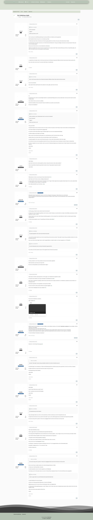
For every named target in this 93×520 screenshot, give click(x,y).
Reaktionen (17, 34)
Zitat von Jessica (34, 27)
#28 (77, 192)
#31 (77, 258)
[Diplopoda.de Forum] (15, 2)
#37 (77, 384)
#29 (77, 208)
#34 (77, 323)
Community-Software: (46, 517)
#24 (77, 93)
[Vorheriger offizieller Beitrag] (77, 338)
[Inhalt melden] (77, 54)
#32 (77, 274)
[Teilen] (78, 19)
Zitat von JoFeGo (34, 360)
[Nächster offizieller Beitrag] (77, 205)
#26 (77, 158)
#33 (77, 296)
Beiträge (17, 35)
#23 (77, 73)
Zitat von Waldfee (34, 231)
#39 (77, 427)
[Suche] (77, 2)
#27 (77, 174)
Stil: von (46, 518)
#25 (77, 110)
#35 (77, 341)
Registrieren (73, 2)
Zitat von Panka (33, 76)
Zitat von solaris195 (34, 243)
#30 (77, 227)
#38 (77, 405)
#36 (77, 357)
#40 (77, 455)
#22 (77, 57)
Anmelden (67, 2)
